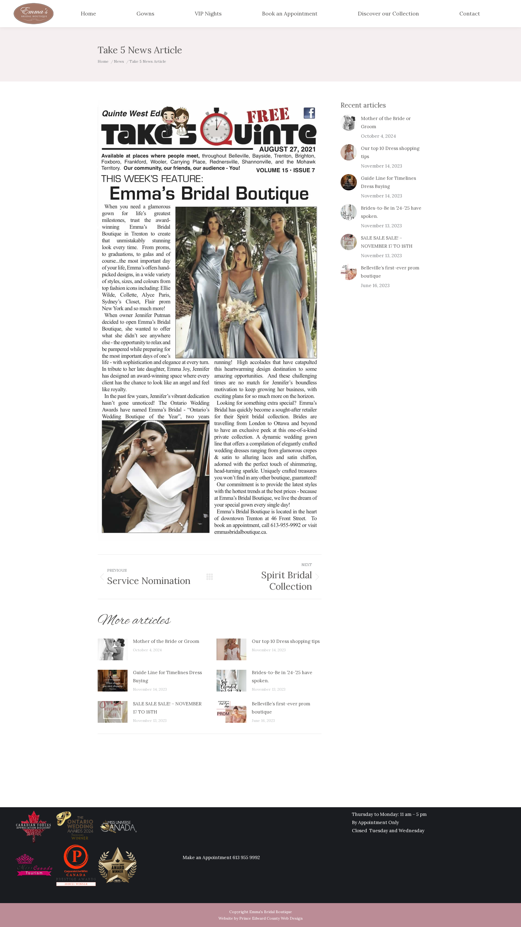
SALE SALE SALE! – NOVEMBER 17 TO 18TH (167, 708)
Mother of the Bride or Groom (166, 641)
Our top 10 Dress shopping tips (286, 641)
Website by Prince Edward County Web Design (260, 918)
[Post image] (113, 649)
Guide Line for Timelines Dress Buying (167, 677)
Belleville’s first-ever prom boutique (281, 708)
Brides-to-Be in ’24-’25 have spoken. (282, 677)
